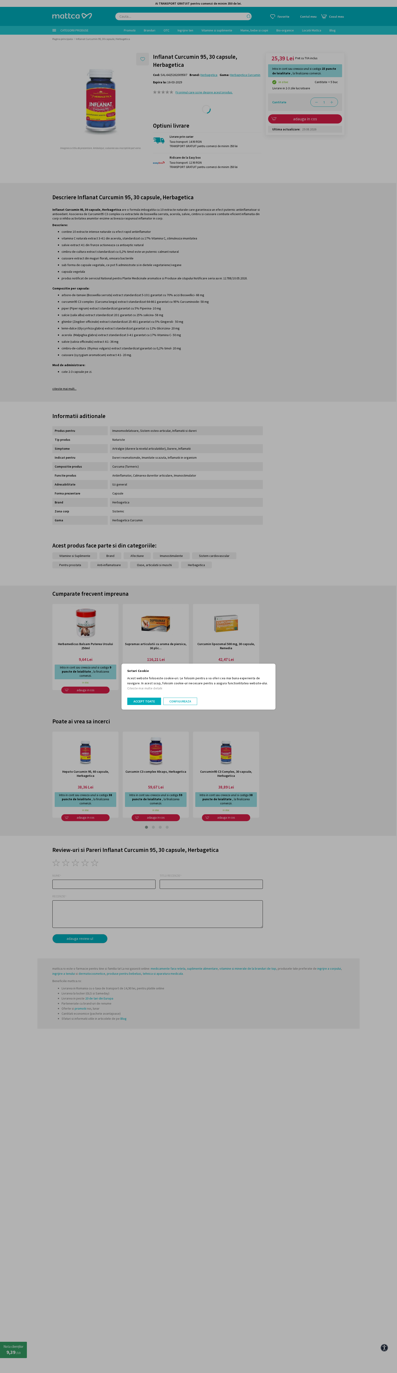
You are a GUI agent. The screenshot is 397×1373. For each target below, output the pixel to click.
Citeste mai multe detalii (144, 688)
